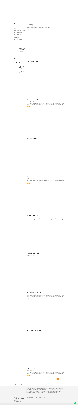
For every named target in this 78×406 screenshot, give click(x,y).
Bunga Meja (16, 26)
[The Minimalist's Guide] (16, 68)
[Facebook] (15, 384)
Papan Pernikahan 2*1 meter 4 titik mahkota (22, 49)
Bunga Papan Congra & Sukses (19, 30)
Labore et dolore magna (34, 369)
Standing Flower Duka (18, 39)
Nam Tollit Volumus (22, 80)
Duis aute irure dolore (33, 253)
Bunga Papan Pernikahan (18, 34)
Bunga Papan (16, 28)
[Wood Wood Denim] (16, 72)
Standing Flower (16, 37)
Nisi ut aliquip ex (32, 138)
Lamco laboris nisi (32, 61)
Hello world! (30, 24)
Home (15, 19)
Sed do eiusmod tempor (34, 292)
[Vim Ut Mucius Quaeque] (16, 77)
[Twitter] (18, 384)
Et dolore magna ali (32, 215)
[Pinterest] (25, 384)
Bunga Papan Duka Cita (18, 32)
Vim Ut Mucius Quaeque (21, 76)
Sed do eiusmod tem (33, 177)
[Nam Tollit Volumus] (16, 82)
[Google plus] (21, 384)
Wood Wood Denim (22, 71)
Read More (28, 29)
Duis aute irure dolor (33, 100)
